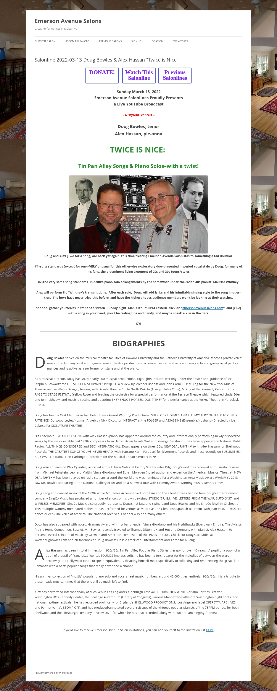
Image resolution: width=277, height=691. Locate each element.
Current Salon (45, 41)
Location (156, 41)
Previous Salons (110, 41)
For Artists (180, 41)
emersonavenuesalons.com (202, 308)
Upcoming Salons (77, 41)
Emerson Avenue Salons (68, 21)
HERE (210, 630)
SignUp (136, 41)
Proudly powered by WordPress (53, 673)
